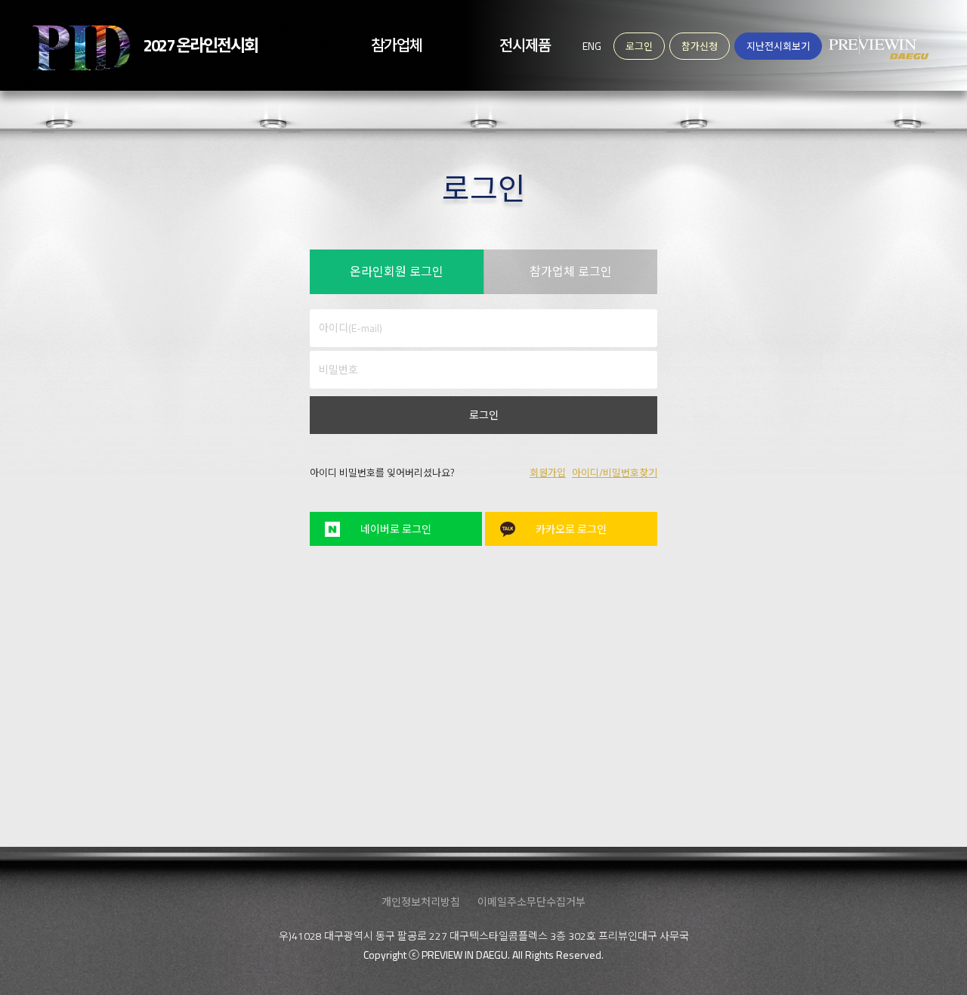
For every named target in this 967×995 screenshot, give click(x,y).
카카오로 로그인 (571, 529)
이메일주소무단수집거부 (531, 902)
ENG (591, 46)
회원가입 (548, 472)
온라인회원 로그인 (396, 271)
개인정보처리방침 (421, 902)
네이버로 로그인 (395, 529)
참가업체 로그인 (571, 271)
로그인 (484, 415)
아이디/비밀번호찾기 (614, 472)
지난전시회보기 (778, 46)
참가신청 (699, 46)
